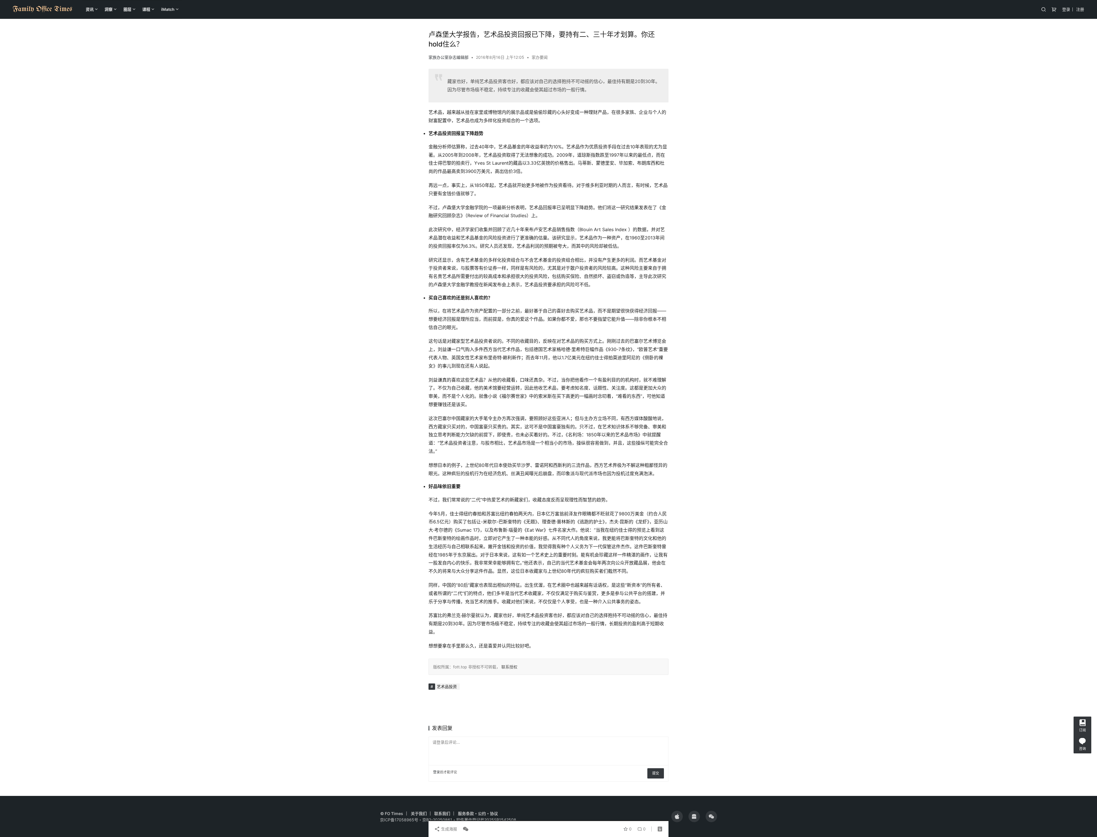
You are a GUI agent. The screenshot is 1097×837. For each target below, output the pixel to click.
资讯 (90, 9)
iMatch (168, 9)
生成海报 (448, 828)
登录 (1066, 9)
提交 (655, 773)
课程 (146, 9)
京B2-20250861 (437, 819)
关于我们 (419, 813)
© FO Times (391, 813)
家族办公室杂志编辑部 (449, 57)
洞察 (109, 9)
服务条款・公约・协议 (478, 813)
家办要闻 (540, 57)
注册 (1080, 9)
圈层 (127, 9)
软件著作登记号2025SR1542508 (486, 819)
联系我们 (442, 813)
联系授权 (508, 666)
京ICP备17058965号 (399, 819)
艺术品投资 (447, 686)
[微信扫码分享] (465, 829)
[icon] (677, 816)
